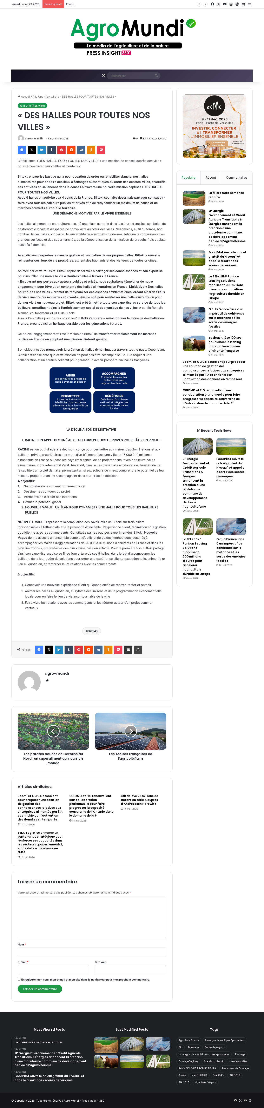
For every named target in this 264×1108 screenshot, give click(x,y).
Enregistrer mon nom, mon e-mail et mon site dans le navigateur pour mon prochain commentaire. (85, 979)
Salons (182, 1075)
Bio (180, 1047)
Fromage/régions (188, 1061)
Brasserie (193, 1047)
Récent (211, 177)
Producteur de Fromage (235, 1068)
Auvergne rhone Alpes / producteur (225, 1040)
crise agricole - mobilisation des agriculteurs (204, 1054)
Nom (22, 944)
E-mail (23, 962)
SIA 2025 (184, 1082)
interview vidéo (238, 1061)
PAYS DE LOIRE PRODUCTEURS (197, 1068)
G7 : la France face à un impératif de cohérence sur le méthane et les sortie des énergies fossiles (226, 318)
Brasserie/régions (215, 1047)
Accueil (25, 96)
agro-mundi (32, 138)
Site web (100, 962)
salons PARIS (199, 1075)
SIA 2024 (235, 1075)
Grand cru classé (213, 1061)
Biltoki (93, 631)
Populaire (189, 177)
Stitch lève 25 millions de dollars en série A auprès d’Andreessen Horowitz (139, 800)
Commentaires (237, 177)
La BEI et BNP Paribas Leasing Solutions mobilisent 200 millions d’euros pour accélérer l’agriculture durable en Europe (226, 287)
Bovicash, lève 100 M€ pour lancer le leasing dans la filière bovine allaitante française (225, 344)
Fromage (240, 1054)
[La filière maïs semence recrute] (194, 198)
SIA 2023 (218, 1075)
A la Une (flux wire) (45, 96)
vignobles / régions (206, 1082)
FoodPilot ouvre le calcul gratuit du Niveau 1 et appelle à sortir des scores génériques (121, 4)
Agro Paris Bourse (189, 1040)
